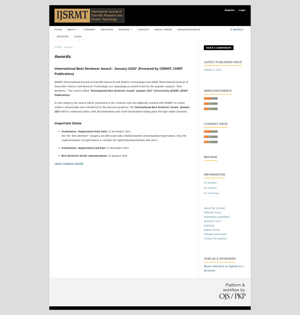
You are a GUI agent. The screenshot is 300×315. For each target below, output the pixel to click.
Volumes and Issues (215, 234)
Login (77, 36)
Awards (124, 29)
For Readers (210, 182)
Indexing (209, 225)
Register (63, 36)
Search (237, 29)
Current (89, 29)
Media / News (163, 29)
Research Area (212, 221)
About (71, 29)
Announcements (188, 29)
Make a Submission (218, 47)
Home (58, 29)
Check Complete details (69, 163)
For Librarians (211, 193)
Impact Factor (212, 229)
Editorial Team (212, 212)
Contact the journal (215, 238)
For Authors (210, 187)
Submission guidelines (217, 216)
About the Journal (214, 208)
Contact (143, 29)
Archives (107, 29)
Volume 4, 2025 (213, 69)
